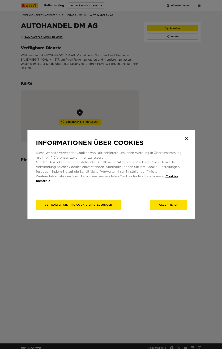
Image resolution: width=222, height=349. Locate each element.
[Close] (186, 138)
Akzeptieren (168, 204)
